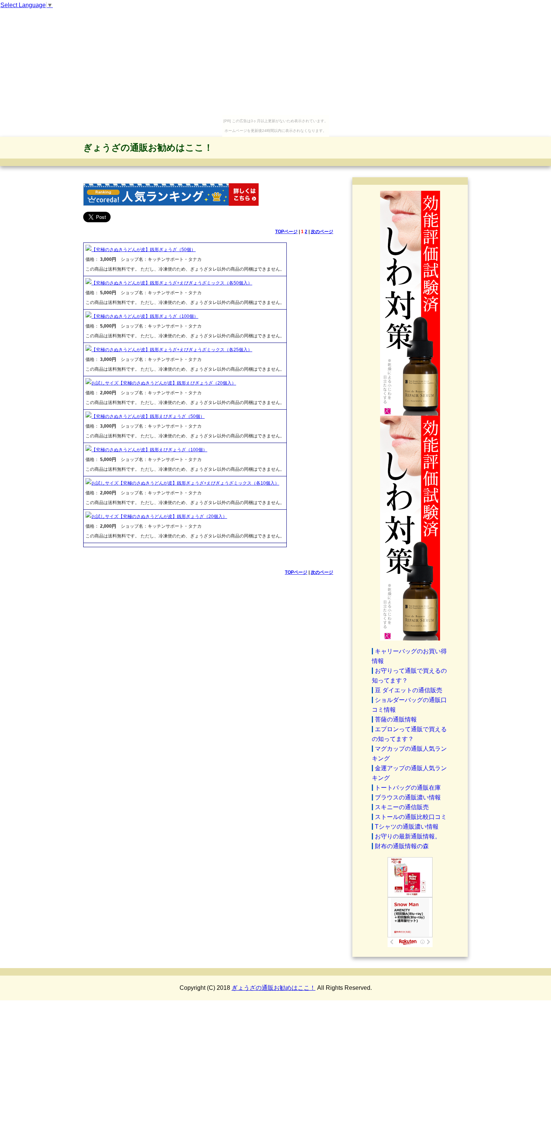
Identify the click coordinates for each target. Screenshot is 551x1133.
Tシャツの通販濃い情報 (407, 826)
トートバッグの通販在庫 (408, 787)
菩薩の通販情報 (396, 719)
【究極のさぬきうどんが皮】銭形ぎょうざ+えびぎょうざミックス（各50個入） (171, 283)
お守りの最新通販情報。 (408, 836)
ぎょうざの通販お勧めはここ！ (148, 147)
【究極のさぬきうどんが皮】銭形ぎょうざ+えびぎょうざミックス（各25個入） (171, 349)
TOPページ (286, 231)
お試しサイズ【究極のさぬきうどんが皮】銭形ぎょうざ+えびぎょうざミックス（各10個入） (185, 483)
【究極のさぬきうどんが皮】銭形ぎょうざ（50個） (143, 249)
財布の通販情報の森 (402, 846)
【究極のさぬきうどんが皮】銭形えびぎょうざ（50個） (148, 416)
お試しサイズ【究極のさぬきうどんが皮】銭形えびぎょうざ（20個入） (163, 383)
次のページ (322, 231)
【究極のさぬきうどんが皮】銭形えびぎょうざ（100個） (149, 449)
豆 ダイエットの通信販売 (408, 690)
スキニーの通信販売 (402, 807)
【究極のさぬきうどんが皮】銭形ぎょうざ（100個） (144, 316)
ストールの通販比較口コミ (411, 817)
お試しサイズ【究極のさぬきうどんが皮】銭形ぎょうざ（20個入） (159, 516)
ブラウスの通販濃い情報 (408, 797)
